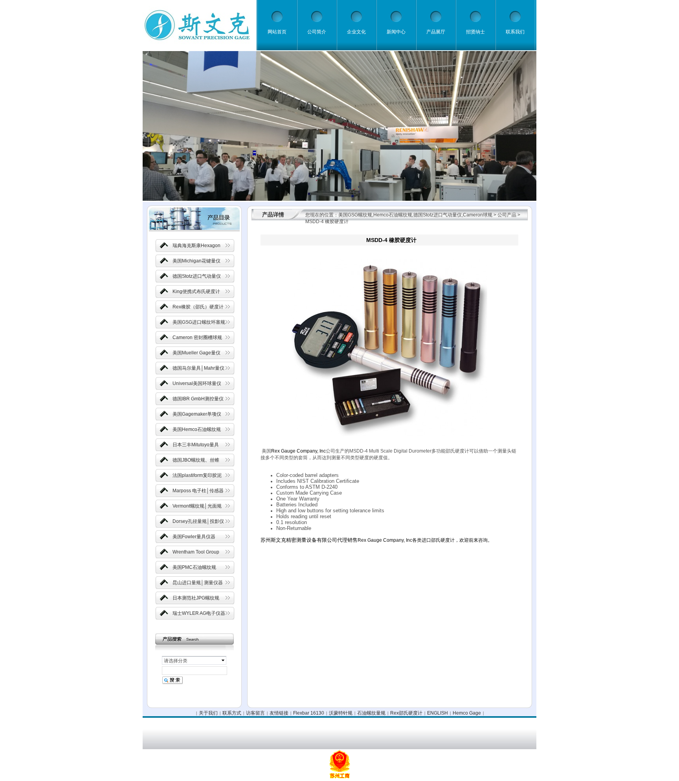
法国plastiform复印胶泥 (197, 475)
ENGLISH (437, 713)
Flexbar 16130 (308, 713)
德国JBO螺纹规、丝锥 (196, 460)
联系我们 (515, 32)
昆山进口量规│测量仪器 (198, 582)
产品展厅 (435, 32)
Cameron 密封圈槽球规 (197, 337)
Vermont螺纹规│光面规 (197, 506)
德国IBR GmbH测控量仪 (198, 399)
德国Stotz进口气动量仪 (197, 276)
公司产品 (506, 215)
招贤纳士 (475, 32)
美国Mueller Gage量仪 (196, 353)
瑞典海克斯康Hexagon (196, 245)
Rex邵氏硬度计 (406, 713)
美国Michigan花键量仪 (196, 261)
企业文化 (356, 32)
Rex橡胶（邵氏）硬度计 (198, 307)
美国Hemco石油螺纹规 (197, 429)
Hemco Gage (467, 713)
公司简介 (316, 32)
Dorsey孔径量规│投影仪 (198, 521)
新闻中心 (396, 32)
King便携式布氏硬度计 (196, 291)
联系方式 (231, 713)
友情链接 (279, 713)
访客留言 (255, 713)
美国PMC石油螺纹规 (194, 567)
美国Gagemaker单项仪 (197, 414)
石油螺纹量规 (371, 713)
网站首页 (277, 32)
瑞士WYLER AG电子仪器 (199, 613)
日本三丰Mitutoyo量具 (196, 444)
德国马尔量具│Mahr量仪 (198, 368)
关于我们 (208, 713)
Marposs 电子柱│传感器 (198, 490)
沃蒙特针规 (340, 713)
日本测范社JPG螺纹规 (196, 598)
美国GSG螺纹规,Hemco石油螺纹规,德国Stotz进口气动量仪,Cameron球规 (415, 215)
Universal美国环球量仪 (197, 383)
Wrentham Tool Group (196, 552)
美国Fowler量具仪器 (194, 536)
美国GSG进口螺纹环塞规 (199, 322)
